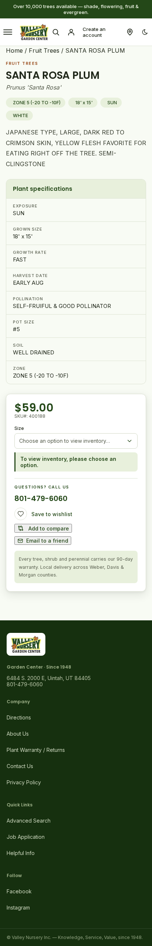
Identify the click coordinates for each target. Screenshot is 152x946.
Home (14, 50)
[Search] (55, 32)
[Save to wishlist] (20, 514)
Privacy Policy (24, 782)
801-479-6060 (41, 498)
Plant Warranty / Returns (36, 750)
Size (19, 428)
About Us (18, 733)
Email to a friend (47, 540)
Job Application (26, 837)
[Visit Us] (129, 32)
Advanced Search (29, 820)
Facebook (19, 891)
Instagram (18, 907)
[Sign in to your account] (71, 32)
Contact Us (20, 766)
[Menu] (7, 32)
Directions (19, 717)
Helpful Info (21, 853)
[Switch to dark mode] (145, 32)
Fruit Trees (44, 50)
